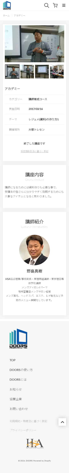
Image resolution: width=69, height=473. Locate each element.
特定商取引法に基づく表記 (34, 151)
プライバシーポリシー (23, 430)
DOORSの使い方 (21, 370)
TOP (13, 360)
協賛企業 (16, 399)
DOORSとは (18, 379)
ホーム (6, 15)
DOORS (29, 460)
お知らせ (16, 389)
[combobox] (48, 5)
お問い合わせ (19, 409)
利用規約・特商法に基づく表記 (28, 421)
